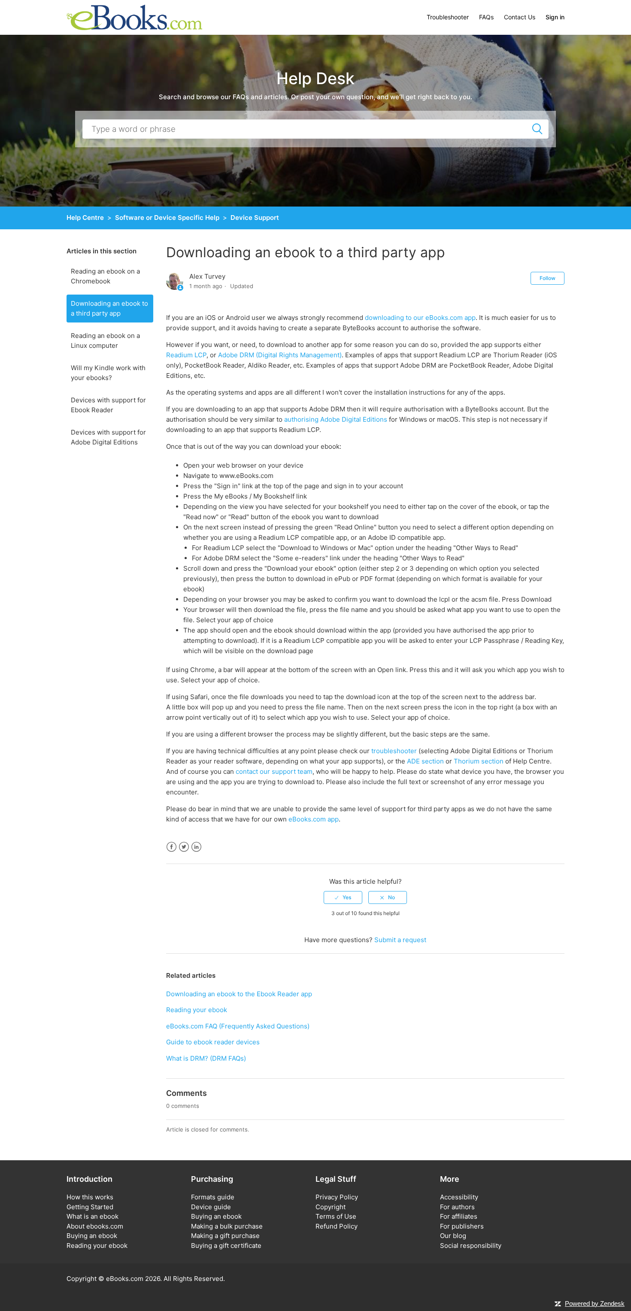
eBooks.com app (313, 819)
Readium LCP (186, 355)
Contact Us (519, 17)
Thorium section (479, 761)
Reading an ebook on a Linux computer (105, 341)
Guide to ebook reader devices (213, 1042)
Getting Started (90, 1207)
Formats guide (212, 1197)
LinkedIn (196, 847)
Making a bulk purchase (227, 1226)
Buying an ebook (92, 1236)
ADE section (425, 761)
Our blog (453, 1236)
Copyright (331, 1207)
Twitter (184, 847)
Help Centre (85, 217)
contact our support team (274, 771)
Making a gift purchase (225, 1236)
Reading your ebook (196, 1010)
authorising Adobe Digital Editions (335, 419)
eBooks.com (124, 1278)
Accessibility (459, 1197)
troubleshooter (394, 751)
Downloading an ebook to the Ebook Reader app (239, 994)
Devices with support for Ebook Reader (108, 405)
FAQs (486, 17)
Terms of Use (336, 1216)
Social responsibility (470, 1245)
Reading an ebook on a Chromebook (105, 276)
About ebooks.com (95, 1226)
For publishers (462, 1226)
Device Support (255, 217)
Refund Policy (337, 1226)
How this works (90, 1197)
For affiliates (458, 1216)
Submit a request (400, 940)
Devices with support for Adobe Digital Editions (108, 437)
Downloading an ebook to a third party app (109, 308)
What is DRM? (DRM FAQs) (206, 1058)
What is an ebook (92, 1216)
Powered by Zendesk (595, 1303)
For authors (457, 1207)
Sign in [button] (555, 17)
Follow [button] (547, 278)
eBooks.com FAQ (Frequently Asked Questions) (237, 1026)
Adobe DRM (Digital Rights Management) (280, 355)
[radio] (343, 897)
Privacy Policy (337, 1197)
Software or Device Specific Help (167, 217)
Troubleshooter (448, 17)
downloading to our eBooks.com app (420, 317)
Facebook (171, 847)
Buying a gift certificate (226, 1245)
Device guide (211, 1207)
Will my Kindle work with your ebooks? (108, 373)
